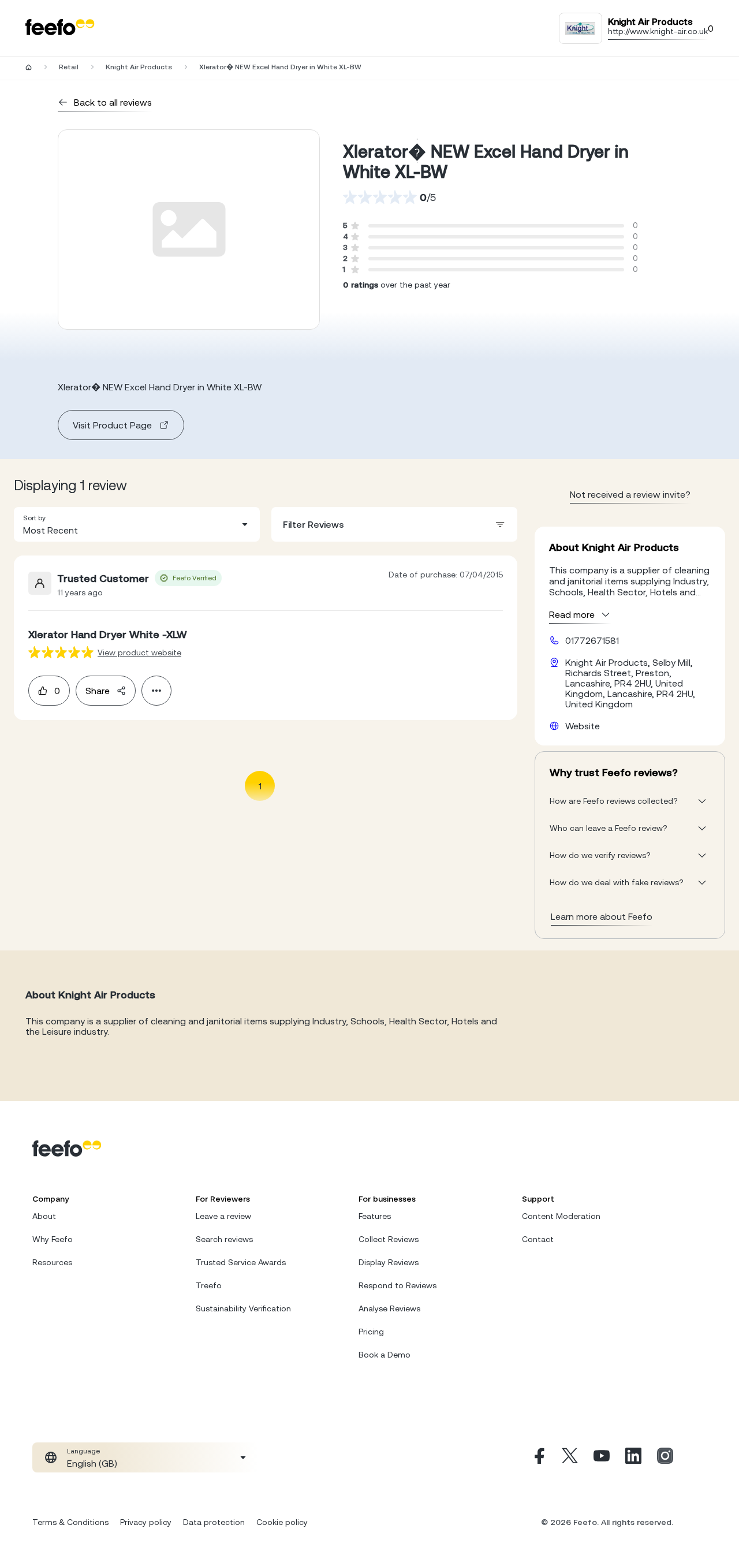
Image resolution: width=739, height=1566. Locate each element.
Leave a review (223, 1216)
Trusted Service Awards (241, 1262)
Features (375, 1216)
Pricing (371, 1331)
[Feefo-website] (60, 28)
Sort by (34, 518)
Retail (69, 67)
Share (97, 690)
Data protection (214, 1522)
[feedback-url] (61, 652)
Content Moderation (561, 1216)
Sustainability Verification (243, 1308)
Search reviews (224, 1239)
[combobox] (137, 524)
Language (83, 1451)
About (44, 1216)
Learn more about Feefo (601, 916)
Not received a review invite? (630, 494)
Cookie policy (282, 1522)
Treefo (209, 1285)
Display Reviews (389, 1262)
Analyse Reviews (389, 1308)
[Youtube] (602, 1457)
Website (582, 726)
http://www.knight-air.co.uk (658, 31)
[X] (570, 1457)
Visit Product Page (112, 425)
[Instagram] (665, 1457)
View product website (139, 652)
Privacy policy (145, 1522)
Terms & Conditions (70, 1522)
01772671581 (592, 640)
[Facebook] (538, 1457)
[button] (137, 524)
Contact (538, 1239)
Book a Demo (384, 1354)
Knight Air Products (139, 67)
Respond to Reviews (397, 1285)
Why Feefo (52, 1239)
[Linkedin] (633, 1457)
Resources (52, 1262)
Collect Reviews (389, 1239)
